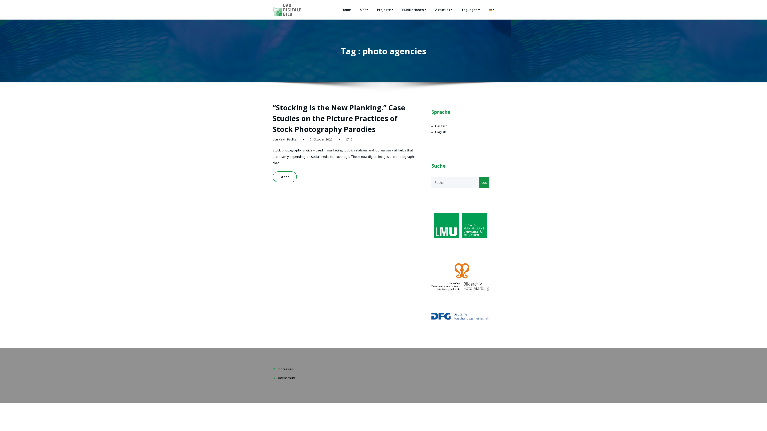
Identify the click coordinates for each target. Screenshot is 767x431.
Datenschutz (286, 378)
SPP (363, 10)
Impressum (285, 369)
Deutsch (441, 126)
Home (346, 10)
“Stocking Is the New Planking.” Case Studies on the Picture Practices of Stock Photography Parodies (339, 118)
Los (484, 182)
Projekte (384, 10)
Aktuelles (442, 10)
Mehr (284, 177)
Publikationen (413, 10)
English (440, 132)
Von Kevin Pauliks (284, 139)
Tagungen (469, 10)
